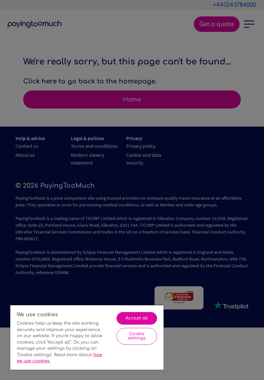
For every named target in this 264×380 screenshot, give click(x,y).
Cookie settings (137, 336)
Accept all (137, 318)
